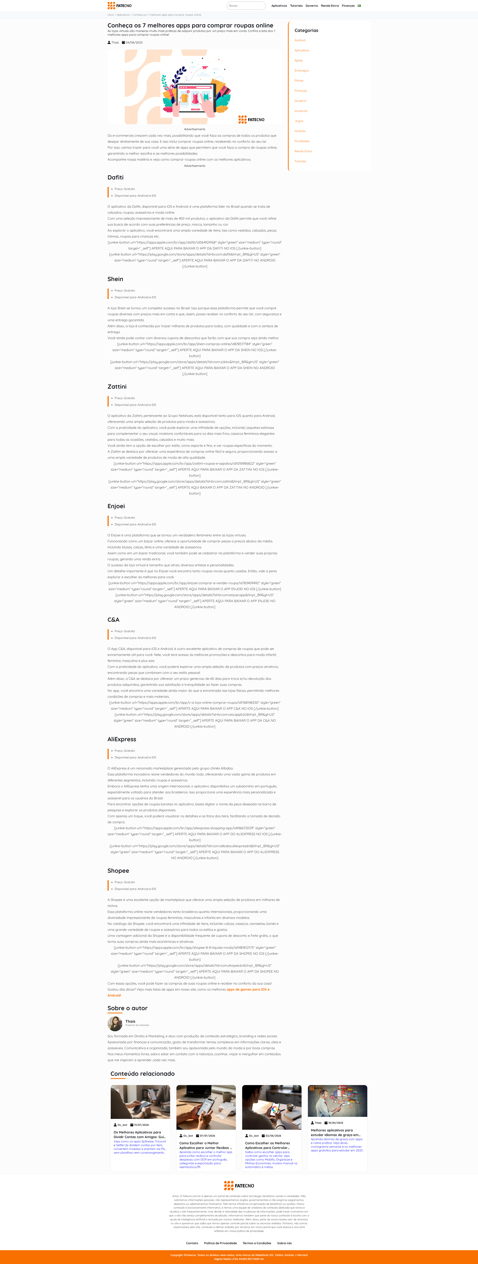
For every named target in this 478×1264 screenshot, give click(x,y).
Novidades (302, 141)
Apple (299, 60)
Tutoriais (296, 5)
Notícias (300, 131)
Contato (192, 1243)
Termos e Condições (257, 1243)
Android (300, 40)
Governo (312, 5)
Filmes (299, 80)
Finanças (348, 5)
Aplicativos (279, 5)
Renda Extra (330, 5)
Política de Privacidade (220, 1243)
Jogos (299, 121)
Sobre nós (284, 1243)
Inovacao (301, 111)
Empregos (302, 70)
